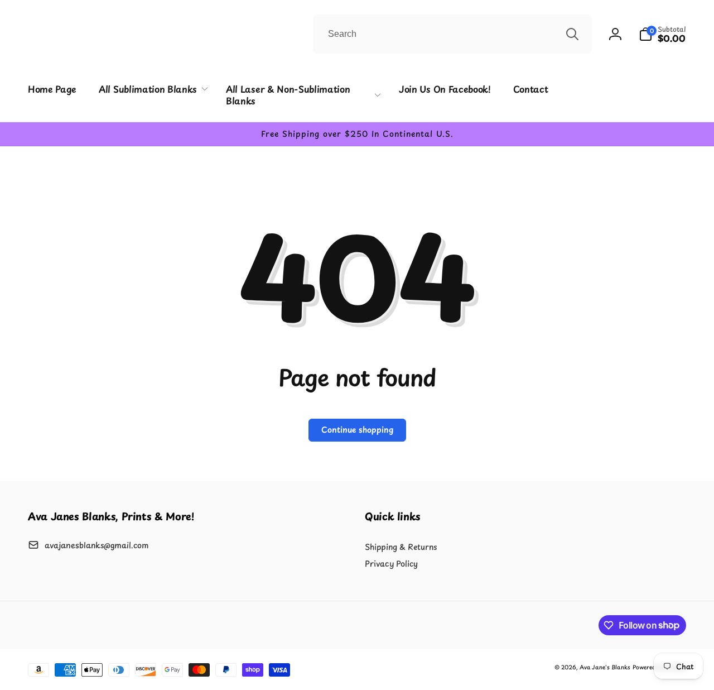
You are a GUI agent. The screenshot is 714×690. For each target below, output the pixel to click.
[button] (662, 34)
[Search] (572, 34)
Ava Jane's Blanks (605, 667)
